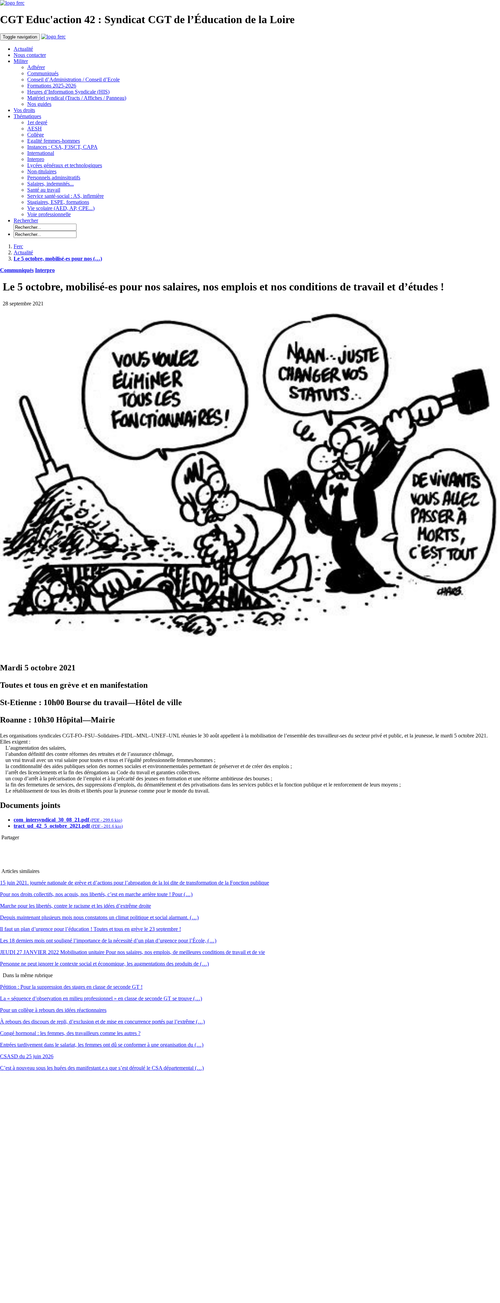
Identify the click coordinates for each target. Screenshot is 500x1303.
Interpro (35, 159)
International (40, 153)
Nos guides (39, 104)
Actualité (23, 49)
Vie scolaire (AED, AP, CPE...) (61, 208)
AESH (34, 128)
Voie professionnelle (49, 214)
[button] (26, 220)
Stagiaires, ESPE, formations (58, 202)
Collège (35, 135)
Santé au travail (43, 190)
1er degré (37, 122)
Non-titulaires (41, 171)
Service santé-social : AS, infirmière (65, 196)
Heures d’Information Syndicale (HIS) (68, 92)
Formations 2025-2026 (51, 86)
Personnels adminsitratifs (53, 177)
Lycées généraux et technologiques (64, 165)
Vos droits (24, 110)
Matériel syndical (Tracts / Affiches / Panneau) (76, 98)
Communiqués (43, 73)
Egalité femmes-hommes (53, 141)
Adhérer (36, 67)
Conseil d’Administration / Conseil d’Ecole (73, 79)
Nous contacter (30, 55)
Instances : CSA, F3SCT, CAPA (62, 147)
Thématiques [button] (27, 116)
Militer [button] (21, 61)
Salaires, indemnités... (50, 184)
